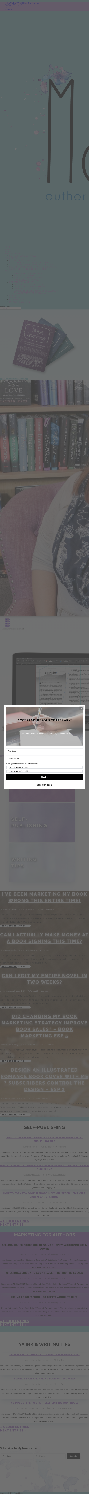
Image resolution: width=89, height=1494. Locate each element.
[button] (44, 768)
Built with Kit (44, 785)
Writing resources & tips (18, 767)
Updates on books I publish (20, 771)
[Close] (81, 708)
